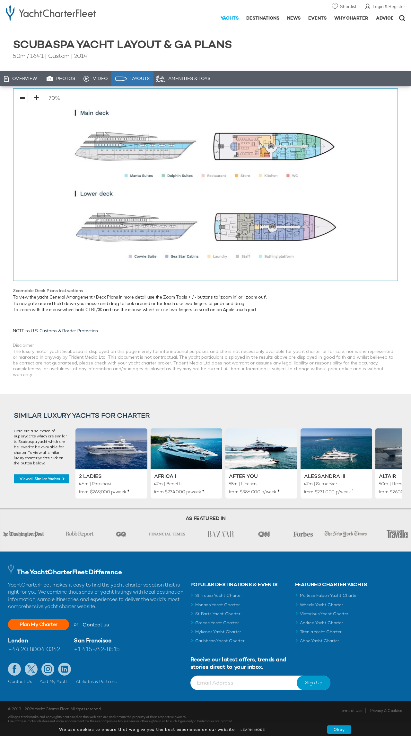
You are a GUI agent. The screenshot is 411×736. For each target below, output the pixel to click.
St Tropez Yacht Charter (218, 595)
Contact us (96, 624)
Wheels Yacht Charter (321, 604)
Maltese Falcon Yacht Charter (329, 595)
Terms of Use (351, 710)
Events (317, 18)
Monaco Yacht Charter (217, 604)
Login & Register (389, 6)
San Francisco (92, 640)
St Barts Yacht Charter (217, 613)
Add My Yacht (53, 681)
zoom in (36, 97)
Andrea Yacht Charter (321, 622)
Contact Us (20, 681)
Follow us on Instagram (47, 669)
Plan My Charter (38, 624)
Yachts (230, 18)
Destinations (262, 18)
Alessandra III (324, 476)
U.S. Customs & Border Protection (64, 331)
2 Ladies (90, 476)
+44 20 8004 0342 (34, 649)
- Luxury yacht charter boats (64, 13)
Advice (385, 18)
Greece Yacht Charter (217, 622)
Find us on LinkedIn (64, 669)
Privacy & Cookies (386, 710)
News (294, 18)
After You (243, 476)
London (18, 640)
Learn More (252, 730)
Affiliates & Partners (96, 681)
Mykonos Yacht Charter (218, 631)
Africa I (165, 476)
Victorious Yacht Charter (324, 613)
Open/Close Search (402, 18)
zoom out (22, 97)
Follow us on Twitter (31, 669)
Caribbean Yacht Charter (220, 640)
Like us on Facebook (14, 669)
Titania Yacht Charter (321, 631)
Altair (387, 476)
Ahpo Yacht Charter (319, 640)
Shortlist (348, 6)
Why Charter (351, 18)
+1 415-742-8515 (96, 649)
